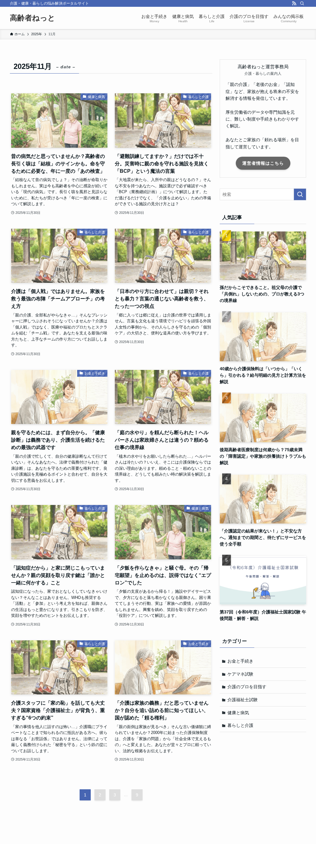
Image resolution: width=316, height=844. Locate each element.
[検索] (302, 3)
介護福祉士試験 (242, 699)
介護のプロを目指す (246, 686)
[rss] (294, 3)
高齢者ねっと (32, 18)
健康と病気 (238, 712)
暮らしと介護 (240, 725)
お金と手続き (240, 661)
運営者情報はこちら (263, 163)
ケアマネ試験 (240, 674)
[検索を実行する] (300, 194)
